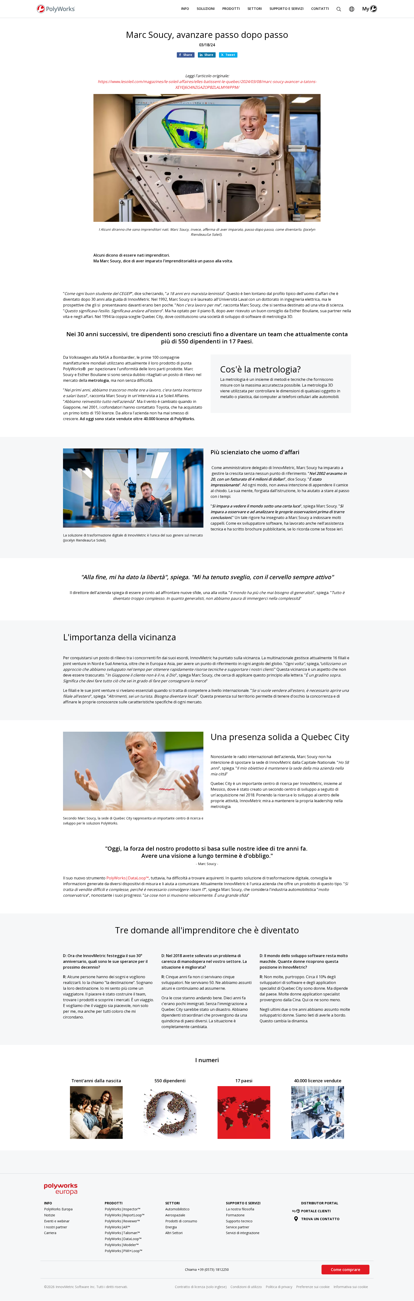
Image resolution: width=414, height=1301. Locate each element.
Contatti (320, 8)
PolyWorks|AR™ (117, 1227)
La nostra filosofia (240, 1209)
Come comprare (345, 1269)
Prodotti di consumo (181, 1221)
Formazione (235, 1215)
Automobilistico (177, 1209)
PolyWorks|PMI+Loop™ (123, 1250)
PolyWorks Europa (58, 1209)
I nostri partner (55, 1227)
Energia (171, 1227)
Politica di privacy (279, 1286)
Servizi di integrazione (242, 1232)
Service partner (237, 1227)
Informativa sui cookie (351, 1286)
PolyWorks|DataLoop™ (127, 878)
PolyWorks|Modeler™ (122, 1244)
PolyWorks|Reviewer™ (122, 1221)
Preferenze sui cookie (313, 1286)
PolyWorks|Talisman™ (122, 1232)
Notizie (49, 1215)
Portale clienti (316, 1211)
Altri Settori (174, 1232)
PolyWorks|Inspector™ (122, 1209)
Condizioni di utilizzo (246, 1286)
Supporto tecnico (239, 1221)
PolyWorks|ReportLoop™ (124, 1215)
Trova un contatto (320, 1219)
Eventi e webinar (56, 1221)
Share (187, 55)
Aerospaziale (175, 1215)
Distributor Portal (319, 1203)
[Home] (56, 8)
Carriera (50, 1232)
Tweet (230, 55)
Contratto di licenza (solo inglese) (201, 1286)
